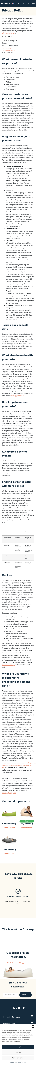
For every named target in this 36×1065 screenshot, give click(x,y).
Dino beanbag (9, 850)
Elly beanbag (27, 824)
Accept (18, 1047)
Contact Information (11, 1017)
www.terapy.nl (7, 48)
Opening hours (9, 1023)
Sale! (26, 821)
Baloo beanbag (9, 824)
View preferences (18, 1058)
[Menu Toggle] (33, 3)
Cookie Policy (13, 1062)
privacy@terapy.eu (8, 33)
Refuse (18, 1052)
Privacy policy (22, 1062)
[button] (33, 1027)
